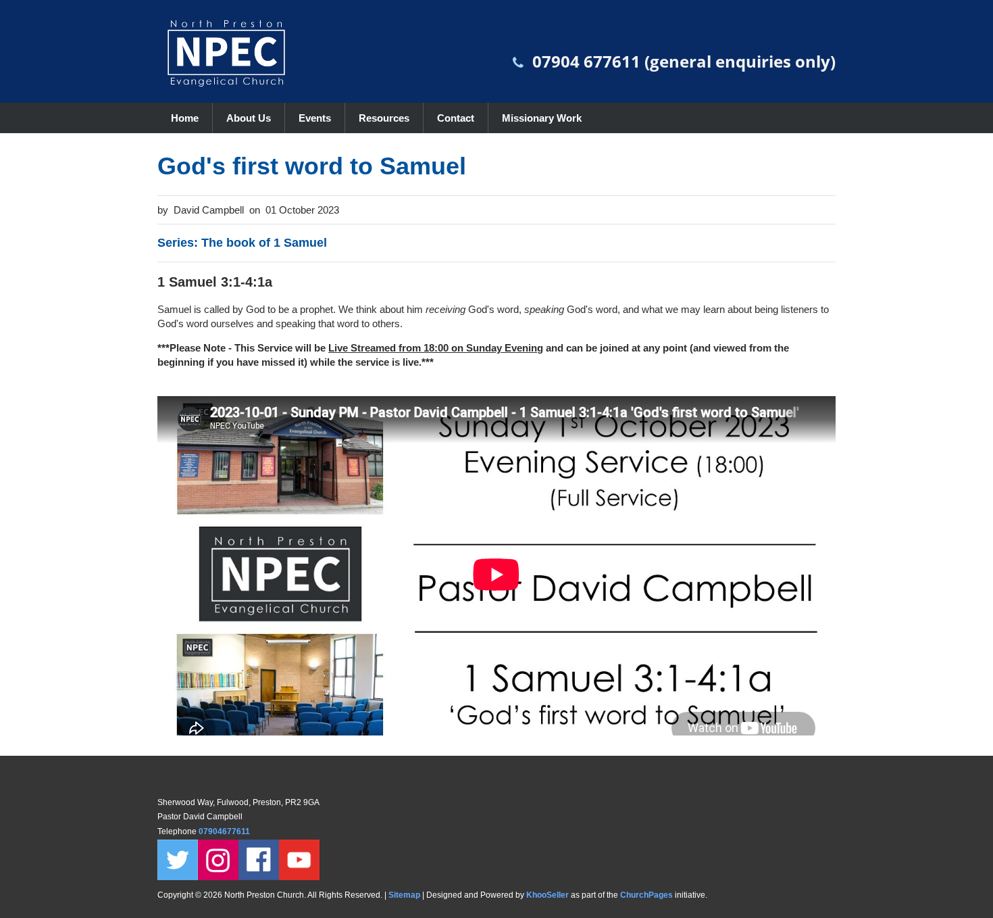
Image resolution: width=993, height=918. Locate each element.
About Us (248, 118)
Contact (455, 118)
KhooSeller (547, 895)
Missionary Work (542, 118)
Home (185, 118)
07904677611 (225, 831)
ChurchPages (646, 895)
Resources (384, 118)
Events (315, 118)
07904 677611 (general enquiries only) (684, 61)
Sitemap (404, 895)
